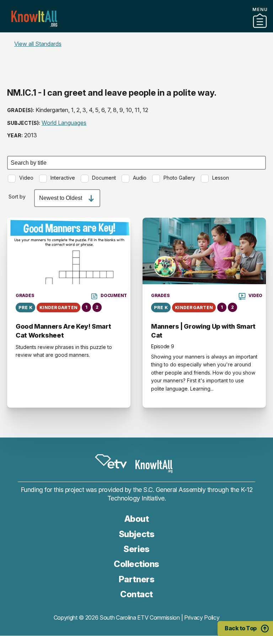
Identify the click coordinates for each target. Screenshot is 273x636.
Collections (136, 564)
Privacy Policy (202, 617)
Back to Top (241, 628)
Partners (136, 29)
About (136, 519)
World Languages (64, 122)
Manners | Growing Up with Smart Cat (203, 331)
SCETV (111, 461)
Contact (136, 38)
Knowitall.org (34, 19)
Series (136, 549)
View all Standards (37, 43)
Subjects (136, 534)
